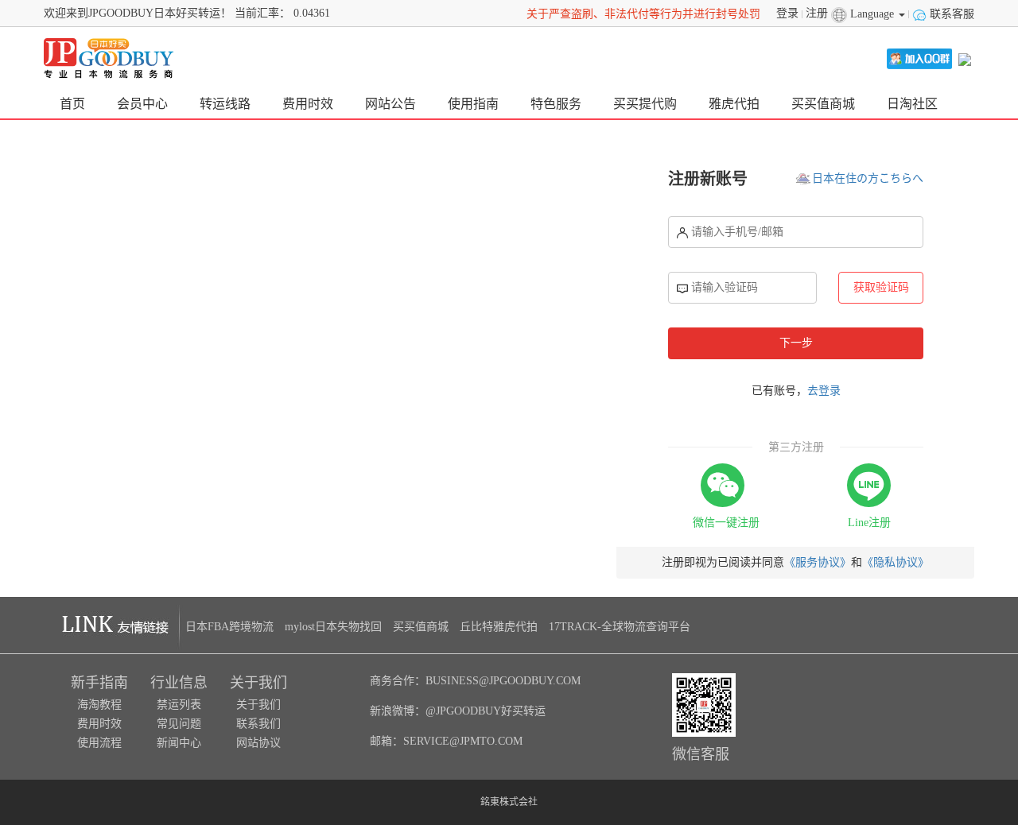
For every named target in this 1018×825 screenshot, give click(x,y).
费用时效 (307, 103)
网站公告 (390, 103)
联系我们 (258, 724)
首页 (72, 103)
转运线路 (225, 103)
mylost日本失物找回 (333, 627)
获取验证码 (881, 287)
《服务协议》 (817, 562)
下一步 (796, 343)
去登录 (824, 391)
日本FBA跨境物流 (229, 627)
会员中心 (142, 103)
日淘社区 (912, 103)
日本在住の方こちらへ (867, 178)
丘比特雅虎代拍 (499, 627)
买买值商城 (823, 103)
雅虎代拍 (734, 103)
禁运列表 (179, 705)
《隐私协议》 (895, 562)
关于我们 (258, 705)
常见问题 (179, 724)
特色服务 (555, 103)
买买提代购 (645, 103)
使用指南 (473, 103)
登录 (789, 13)
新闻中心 (179, 743)
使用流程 (99, 743)
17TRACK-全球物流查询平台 (619, 627)
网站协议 (258, 743)
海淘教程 (99, 705)
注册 (818, 13)
